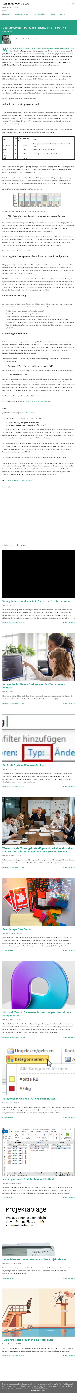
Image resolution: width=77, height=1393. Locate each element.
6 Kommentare (8, 1117)
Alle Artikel (6, 14)
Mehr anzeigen (69, 623)
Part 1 (48, 79)
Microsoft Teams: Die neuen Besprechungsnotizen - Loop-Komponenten (36, 1014)
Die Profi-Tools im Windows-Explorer (24, 765)
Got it (44, 1391)
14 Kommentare (8, 1198)
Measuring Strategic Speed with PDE (38, 401)
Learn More (35, 1391)
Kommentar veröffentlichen (13, 623)
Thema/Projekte (27, 480)
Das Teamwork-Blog (15, 3)
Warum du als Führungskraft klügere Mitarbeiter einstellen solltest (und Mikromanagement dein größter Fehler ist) (37, 850)
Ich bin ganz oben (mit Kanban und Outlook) (28, 1179)
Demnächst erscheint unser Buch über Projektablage (34, 1259)
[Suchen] (68, 3)
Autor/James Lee (14, 480)
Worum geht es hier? (22, 14)
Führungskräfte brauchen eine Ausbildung (27, 1339)
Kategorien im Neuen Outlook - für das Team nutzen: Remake (34, 686)
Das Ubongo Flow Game (16, 929)
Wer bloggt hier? (40, 14)
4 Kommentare (8, 951)
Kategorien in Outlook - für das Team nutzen (29, 1098)
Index (53, 14)
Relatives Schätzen (29, 413)
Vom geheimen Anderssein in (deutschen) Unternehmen (36, 601)
